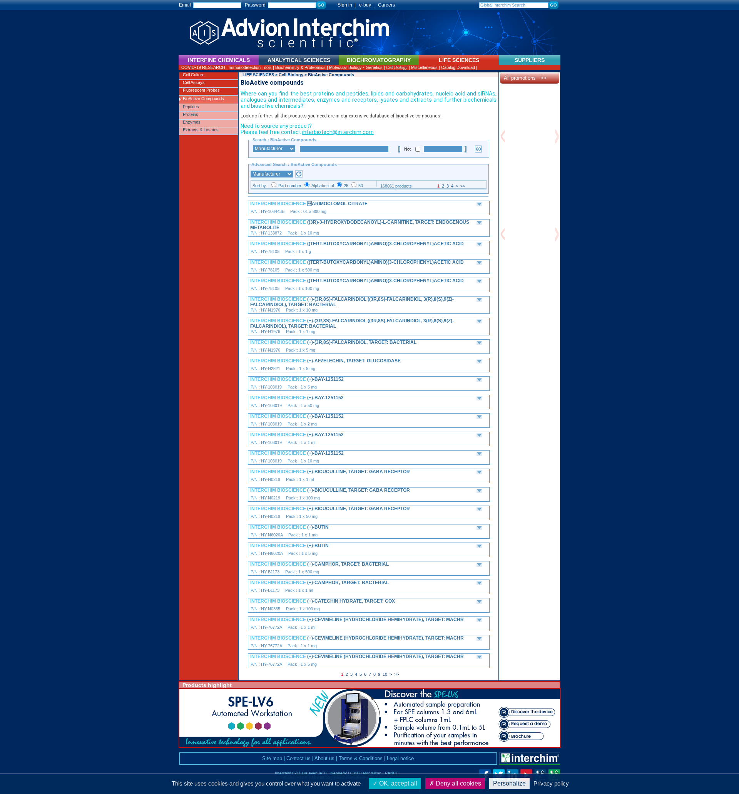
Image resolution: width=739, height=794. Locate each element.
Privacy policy (551, 783)
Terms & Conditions (361, 758)
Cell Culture (193, 74)
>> (462, 186)
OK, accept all (397, 783)
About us (324, 758)
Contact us (298, 758)
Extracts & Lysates (201, 129)
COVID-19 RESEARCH (203, 67)
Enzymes (192, 122)
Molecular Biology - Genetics (356, 67)
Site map (272, 758)
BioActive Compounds (203, 98)
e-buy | (368, 5)
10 (385, 674)
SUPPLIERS (530, 60)
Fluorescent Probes (201, 90)
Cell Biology (397, 67)
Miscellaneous (424, 67)
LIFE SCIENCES (258, 74)
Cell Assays (194, 82)
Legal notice (400, 758)
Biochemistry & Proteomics (300, 67)
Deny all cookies (457, 783)
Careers (386, 5)
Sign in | (343, 5)
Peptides (191, 106)
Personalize (509, 783)
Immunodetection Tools (250, 67)
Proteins (190, 114)
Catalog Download (458, 67)
